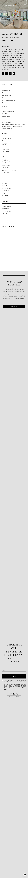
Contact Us (14, 306)
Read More (5, 69)
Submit (14, 676)
